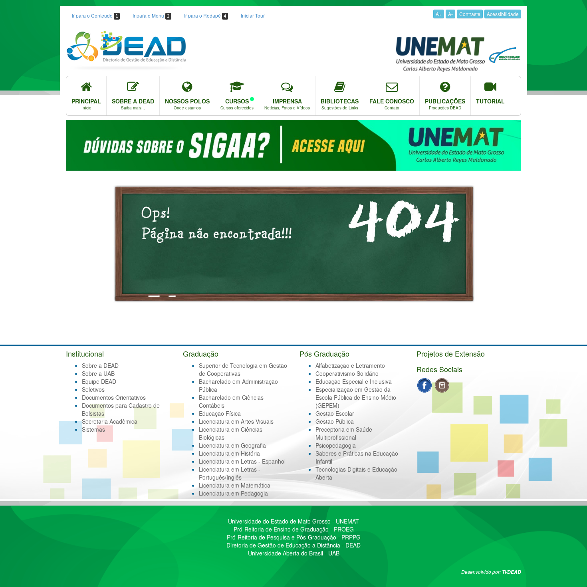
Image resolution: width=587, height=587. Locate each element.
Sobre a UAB (98, 373)
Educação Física (220, 413)
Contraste (469, 13)
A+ (439, 13)
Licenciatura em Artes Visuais (236, 421)
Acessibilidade (503, 13)
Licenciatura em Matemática (234, 485)
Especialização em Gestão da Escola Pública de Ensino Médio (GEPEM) (355, 397)
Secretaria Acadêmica (109, 421)
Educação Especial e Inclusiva (353, 381)
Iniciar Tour (253, 15)
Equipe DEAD (99, 381)
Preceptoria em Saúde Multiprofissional (343, 433)
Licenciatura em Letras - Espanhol (242, 461)
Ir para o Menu (151, 15)
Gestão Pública (334, 421)
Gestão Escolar (334, 413)
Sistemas (93, 429)
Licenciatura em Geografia (232, 445)
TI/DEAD (511, 572)
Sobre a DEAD (100, 365)
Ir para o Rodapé (205, 15)
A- (450, 13)
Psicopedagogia (335, 445)
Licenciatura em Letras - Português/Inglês (229, 473)
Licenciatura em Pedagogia (233, 493)
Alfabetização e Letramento (350, 365)
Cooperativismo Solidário (347, 373)
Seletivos (93, 389)
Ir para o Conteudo (95, 15)
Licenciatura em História (229, 453)
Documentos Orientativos (114, 397)
